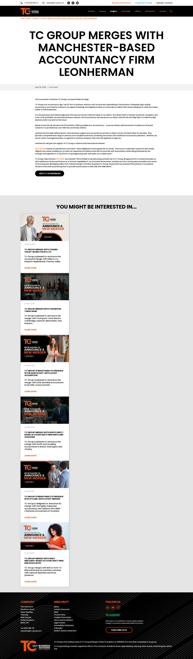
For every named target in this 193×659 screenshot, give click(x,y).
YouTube (77, 2)
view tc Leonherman (49, 173)
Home (23, 18)
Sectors (102, 11)
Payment (160, 3)
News (28, 18)
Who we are (150, 11)
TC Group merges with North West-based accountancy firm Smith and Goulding (45, 429)
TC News (35, 18)
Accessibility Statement (64, 625)
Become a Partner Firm (121, 3)
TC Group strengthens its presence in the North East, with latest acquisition (45, 366)
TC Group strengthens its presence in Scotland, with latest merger (45, 492)
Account (169, 3)
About (56, 607)
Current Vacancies (62, 609)
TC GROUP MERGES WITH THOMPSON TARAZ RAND (45, 304)
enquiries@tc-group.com (55, 3)
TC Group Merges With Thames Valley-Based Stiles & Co (45, 243)
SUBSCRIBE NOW (119, 630)
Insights (113, 11)
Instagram (72, 2)
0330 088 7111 (29, 628)
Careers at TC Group (143, 3)
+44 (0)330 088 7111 (31, 3)
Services (91, 11)
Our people (125, 11)
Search (171, 11)
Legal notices (59, 623)
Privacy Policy (59, 615)
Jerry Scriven (40, 149)
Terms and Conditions (63, 620)
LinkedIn (68, 2)
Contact (162, 11)
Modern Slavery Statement (65, 631)
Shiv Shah (60, 159)
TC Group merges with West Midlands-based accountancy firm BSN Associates (45, 555)
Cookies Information (62, 617)
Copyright (58, 628)
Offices (138, 11)
